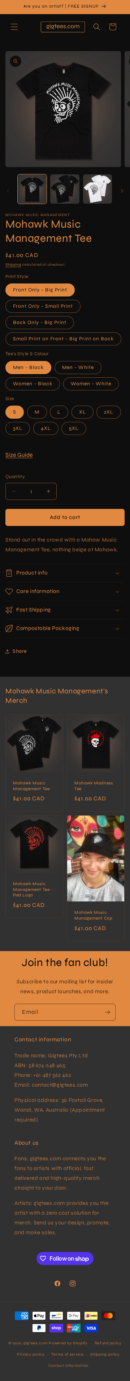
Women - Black (32, 384)
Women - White (91, 384)
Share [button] (20, 651)
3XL (17, 428)
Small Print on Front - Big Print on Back (63, 339)
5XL (74, 428)
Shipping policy (105, 1354)
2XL (108, 412)
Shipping (13, 264)
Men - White (78, 367)
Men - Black (28, 367)
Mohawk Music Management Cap (93, 915)
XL (82, 412)
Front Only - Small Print (43, 306)
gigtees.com (35, 1343)
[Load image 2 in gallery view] (64, 188)
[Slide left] (8, 191)
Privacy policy (31, 1354)
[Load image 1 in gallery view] (32, 188)
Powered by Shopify (68, 1343)
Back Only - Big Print (39, 322)
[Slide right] (122, 191)
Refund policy (108, 1343)
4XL (46, 428)
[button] (14, 27)
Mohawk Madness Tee (93, 785)
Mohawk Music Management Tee (31, 785)
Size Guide (19, 454)
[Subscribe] (107, 1012)
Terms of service (67, 1354)
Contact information (68, 1365)
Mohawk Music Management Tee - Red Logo (33, 889)
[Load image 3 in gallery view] (97, 188)
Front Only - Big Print (40, 290)
